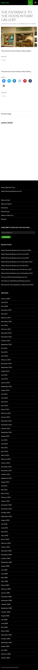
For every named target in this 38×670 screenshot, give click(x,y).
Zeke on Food (5, 200)
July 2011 (4, 486)
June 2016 (4, 325)
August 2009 (5, 566)
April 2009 (4, 581)
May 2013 (4, 402)
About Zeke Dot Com (8, 187)
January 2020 (5, 298)
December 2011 (6, 467)
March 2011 (5, 493)
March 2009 (5, 585)
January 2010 (5, 547)
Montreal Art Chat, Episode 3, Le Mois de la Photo (17, 285)
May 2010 (4, 532)
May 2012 (4, 447)
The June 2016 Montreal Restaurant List (14, 277)
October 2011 (5, 474)
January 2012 (5, 463)
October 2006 (5, 612)
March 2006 (5, 631)
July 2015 (4, 348)
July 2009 (4, 570)
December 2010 (6, 505)
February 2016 (6, 329)
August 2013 (5, 390)
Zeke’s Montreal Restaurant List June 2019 (15, 254)
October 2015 (5, 340)
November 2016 (6, 321)
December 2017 (6, 310)
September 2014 (6, 367)
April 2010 (4, 535)
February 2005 (6, 654)
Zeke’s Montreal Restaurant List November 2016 (17, 273)
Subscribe (6, 237)
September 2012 (6, 432)
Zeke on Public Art (7, 215)
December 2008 (6, 597)
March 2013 (5, 409)
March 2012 (5, 455)
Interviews (4, 208)
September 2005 (6, 642)
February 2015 (6, 360)
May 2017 (4, 314)
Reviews (3, 219)
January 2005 (5, 658)
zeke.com (5, 2)
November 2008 (6, 600)
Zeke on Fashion (6, 204)
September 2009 (6, 562)
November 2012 (6, 425)
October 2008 (5, 604)
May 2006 (4, 627)
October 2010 (5, 512)
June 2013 (4, 398)
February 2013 (6, 413)
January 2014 (5, 383)
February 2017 (6, 318)
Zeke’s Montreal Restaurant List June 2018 (15, 258)
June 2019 (4, 302)
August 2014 (5, 371)
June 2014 (4, 379)
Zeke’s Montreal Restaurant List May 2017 (14, 265)
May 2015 (4, 352)
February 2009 (6, 589)
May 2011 (4, 490)
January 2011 (5, 501)
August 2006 (5, 616)
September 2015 (6, 344)
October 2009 (5, 558)
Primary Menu (35, 2)
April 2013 (4, 405)
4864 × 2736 (16, 24)
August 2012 (5, 436)
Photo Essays (5, 211)
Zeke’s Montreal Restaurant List (11, 191)
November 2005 (6, 635)
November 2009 (6, 554)
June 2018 (4, 306)
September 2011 (6, 478)
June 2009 (4, 574)
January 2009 (5, 593)
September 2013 (6, 386)
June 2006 (4, 623)
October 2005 (5, 639)
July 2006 (4, 619)
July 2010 (4, 524)
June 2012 (4, 444)
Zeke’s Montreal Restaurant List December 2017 (17, 262)
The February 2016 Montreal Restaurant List (15, 281)
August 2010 (5, 520)
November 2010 (6, 509)
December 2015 (6, 333)
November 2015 (6, 337)
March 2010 (5, 539)
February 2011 (6, 497)
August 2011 (5, 482)
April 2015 (4, 356)
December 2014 (6, 363)
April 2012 (4, 451)
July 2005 (4, 650)
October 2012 (5, 428)
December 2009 (6, 551)
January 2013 (5, 417)
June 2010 (4, 528)
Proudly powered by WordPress (10, 667)
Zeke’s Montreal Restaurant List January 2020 (16, 250)
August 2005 (5, 646)
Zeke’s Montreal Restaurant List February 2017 (16, 269)
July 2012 (4, 440)
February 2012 (6, 459)
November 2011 (6, 470)
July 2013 (4, 394)
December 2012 (6, 421)
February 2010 (6, 543)
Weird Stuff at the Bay (28, 24)
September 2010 (6, 516)
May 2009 (4, 577)
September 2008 (6, 608)
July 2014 (4, 375)
